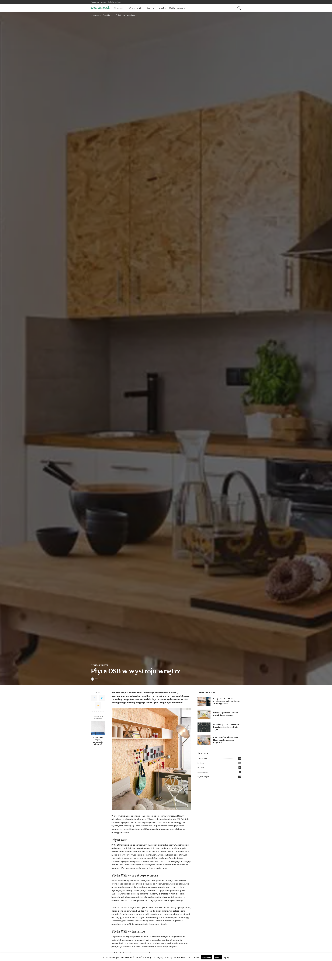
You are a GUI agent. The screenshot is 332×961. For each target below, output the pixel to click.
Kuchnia (201, 763)
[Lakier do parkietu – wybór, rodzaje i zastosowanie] (204, 714)
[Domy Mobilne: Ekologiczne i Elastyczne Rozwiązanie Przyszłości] (204, 740)
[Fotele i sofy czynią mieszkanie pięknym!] (98, 728)
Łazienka (201, 767)
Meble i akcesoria (204, 772)
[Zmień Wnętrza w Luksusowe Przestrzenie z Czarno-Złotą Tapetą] (204, 727)
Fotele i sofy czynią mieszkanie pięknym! (98, 740)
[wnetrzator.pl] (100, 8)
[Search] (239, 8)
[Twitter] (102, 698)
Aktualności (202, 758)
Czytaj (226, 957)
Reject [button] (217, 957)
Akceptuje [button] (206, 957)
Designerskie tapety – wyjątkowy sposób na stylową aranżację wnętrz (226, 701)
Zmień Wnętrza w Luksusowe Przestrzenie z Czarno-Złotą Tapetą (226, 727)
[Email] (98, 705)
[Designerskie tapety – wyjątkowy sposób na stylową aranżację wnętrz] (204, 701)
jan (96, 678)
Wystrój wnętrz (99, 665)
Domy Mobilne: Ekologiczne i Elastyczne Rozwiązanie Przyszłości (226, 740)
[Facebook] (94, 698)
